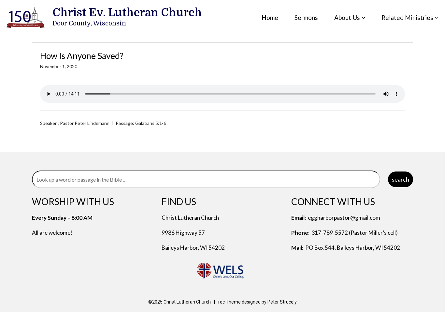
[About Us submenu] (363, 17)
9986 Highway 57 (183, 232)
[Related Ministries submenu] (436, 17)
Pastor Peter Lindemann (84, 123)
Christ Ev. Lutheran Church (127, 13)
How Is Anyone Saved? (81, 56)
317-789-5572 (329, 232)
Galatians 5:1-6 (150, 123)
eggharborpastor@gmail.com (344, 217)
